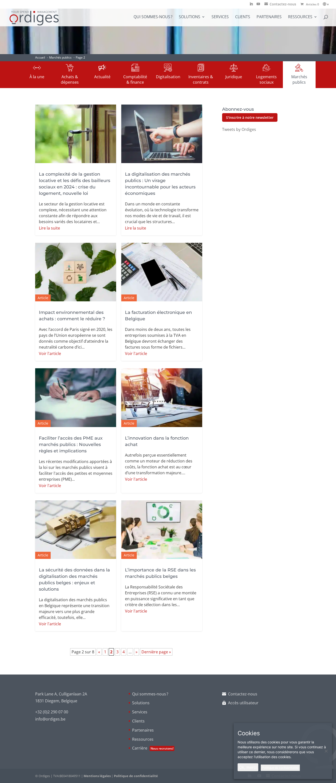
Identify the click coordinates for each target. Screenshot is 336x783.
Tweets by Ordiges (239, 129)
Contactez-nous (242, 694)
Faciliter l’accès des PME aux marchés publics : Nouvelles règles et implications (71, 444)
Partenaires (269, 17)
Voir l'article (50, 353)
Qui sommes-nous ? (153, 17)
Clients (242, 17)
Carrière (152, 748)
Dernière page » (156, 652)
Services (220, 17)
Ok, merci (248, 767)
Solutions (189, 17)
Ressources (300, 17)
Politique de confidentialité (136, 776)
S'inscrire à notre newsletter (250, 117)
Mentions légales (97, 776)
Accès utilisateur (243, 703)
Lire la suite (49, 228)
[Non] (325, 751)
